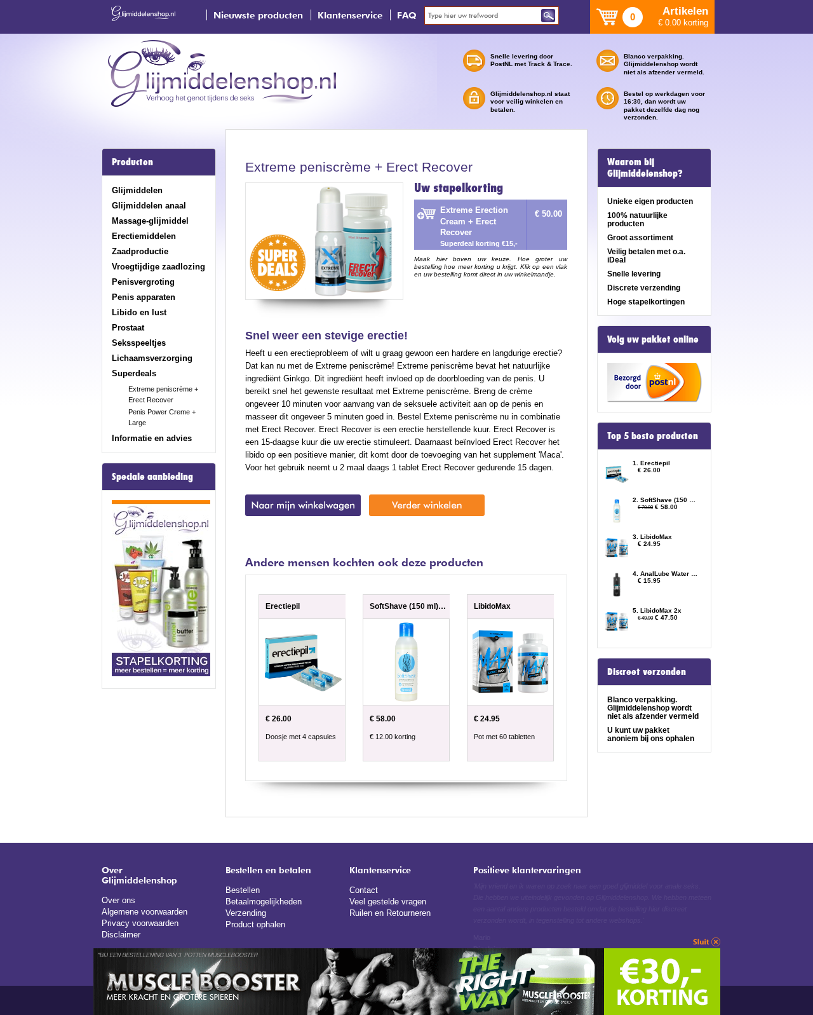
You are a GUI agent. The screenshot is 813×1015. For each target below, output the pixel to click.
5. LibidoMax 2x (657, 610)
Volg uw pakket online (653, 339)
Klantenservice (350, 15)
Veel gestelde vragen (387, 901)
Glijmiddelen (137, 190)
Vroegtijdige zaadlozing (158, 266)
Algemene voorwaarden (144, 911)
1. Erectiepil (651, 463)
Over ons (118, 900)
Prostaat (128, 327)
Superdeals (134, 373)
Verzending (245, 913)
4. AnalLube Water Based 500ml (666, 573)
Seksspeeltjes (139, 343)
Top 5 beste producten (652, 436)
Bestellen (242, 890)
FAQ (407, 15)
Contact (363, 890)
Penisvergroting (143, 282)
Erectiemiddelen (144, 236)
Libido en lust (139, 312)
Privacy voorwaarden (140, 923)
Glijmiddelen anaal (149, 205)
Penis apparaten (143, 297)
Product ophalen (255, 924)
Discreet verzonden (646, 672)
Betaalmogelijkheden (263, 901)
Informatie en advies (152, 438)
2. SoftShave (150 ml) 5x (666, 499)
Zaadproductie (140, 251)
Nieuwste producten (258, 15)
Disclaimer (121, 934)
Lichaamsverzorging (152, 358)
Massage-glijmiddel (150, 221)
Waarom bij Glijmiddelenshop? (645, 167)
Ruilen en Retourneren (390, 913)
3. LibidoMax (652, 536)
